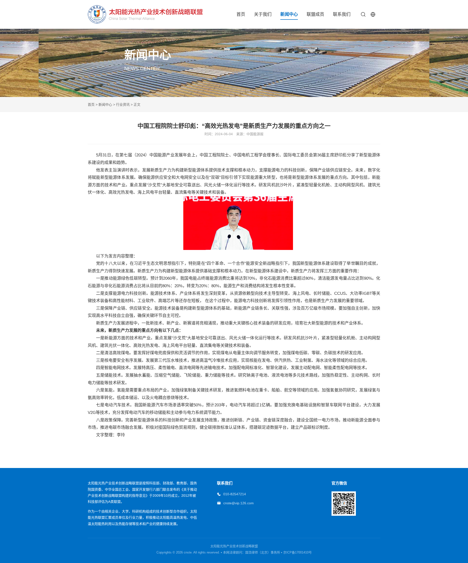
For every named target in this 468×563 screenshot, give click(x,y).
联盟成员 (315, 14)
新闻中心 (289, 14)
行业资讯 (123, 104)
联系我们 (342, 14)
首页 (240, 14)
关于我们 (263, 14)
